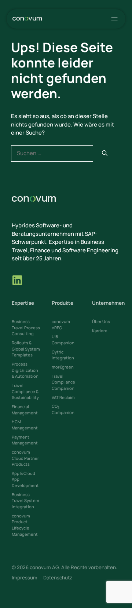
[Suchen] (104, 153)
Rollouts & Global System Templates (26, 349)
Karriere (99, 330)
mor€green (63, 367)
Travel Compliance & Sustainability (25, 391)
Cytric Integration (63, 355)
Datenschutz (57, 577)
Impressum (24, 577)
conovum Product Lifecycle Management (25, 525)
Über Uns (101, 321)
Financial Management (25, 409)
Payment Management (25, 440)
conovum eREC (61, 324)
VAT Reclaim (63, 397)
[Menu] (113, 19)
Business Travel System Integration (25, 500)
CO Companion (63, 409)
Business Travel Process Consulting (26, 327)
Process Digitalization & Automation (25, 370)
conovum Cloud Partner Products (25, 458)
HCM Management (25, 425)
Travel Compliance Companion (63, 382)
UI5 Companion (63, 339)
